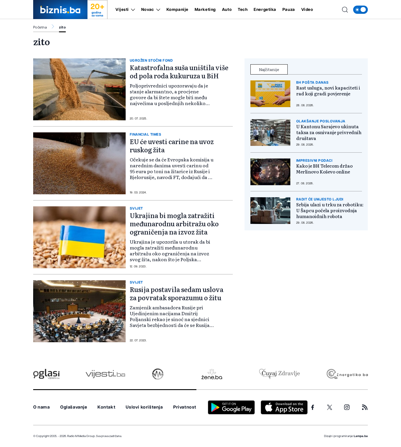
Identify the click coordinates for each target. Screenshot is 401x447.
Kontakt (106, 407)
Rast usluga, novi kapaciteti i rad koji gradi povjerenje (328, 91)
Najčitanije (269, 69)
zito (62, 27)
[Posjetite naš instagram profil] (347, 407)
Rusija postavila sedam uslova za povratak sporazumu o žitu (176, 293)
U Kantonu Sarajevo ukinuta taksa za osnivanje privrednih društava (328, 132)
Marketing (205, 10)
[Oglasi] (46, 374)
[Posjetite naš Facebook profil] (312, 407)
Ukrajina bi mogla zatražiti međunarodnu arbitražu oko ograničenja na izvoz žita (174, 223)
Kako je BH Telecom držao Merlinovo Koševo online (324, 169)
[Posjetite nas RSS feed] (365, 407)
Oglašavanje (73, 407)
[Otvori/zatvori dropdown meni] (132, 10)
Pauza (288, 10)
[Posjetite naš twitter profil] (329, 407)
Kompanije (177, 10)
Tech (242, 10)
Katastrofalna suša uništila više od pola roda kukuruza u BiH (179, 71)
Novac (147, 10)
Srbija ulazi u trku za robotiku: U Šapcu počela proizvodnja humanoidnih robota (329, 210)
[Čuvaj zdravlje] (279, 374)
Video (307, 10)
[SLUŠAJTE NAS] (157, 374)
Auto (227, 10)
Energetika (265, 10)
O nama (41, 407)
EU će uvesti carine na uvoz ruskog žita (172, 145)
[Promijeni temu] (360, 10)
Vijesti (122, 10)
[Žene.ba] (212, 374)
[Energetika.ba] (347, 374)
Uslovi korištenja (144, 407)
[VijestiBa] (105, 374)
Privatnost (184, 407)
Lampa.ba (361, 436)
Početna (40, 27)
